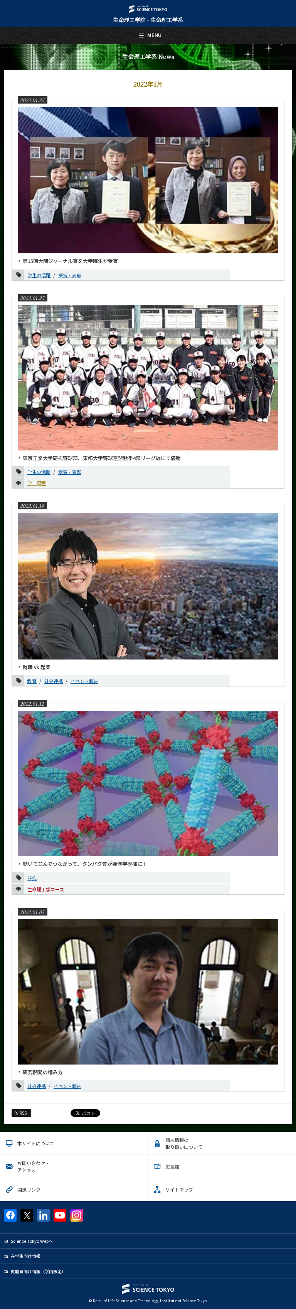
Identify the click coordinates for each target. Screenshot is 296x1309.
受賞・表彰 (69, 275)
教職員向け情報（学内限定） (38, 1271)
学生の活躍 (38, 275)
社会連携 (53, 681)
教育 (32, 681)
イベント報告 (84, 681)
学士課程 (36, 483)
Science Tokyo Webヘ (32, 1241)
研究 (32, 878)
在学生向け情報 (25, 1256)
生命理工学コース (45, 889)
